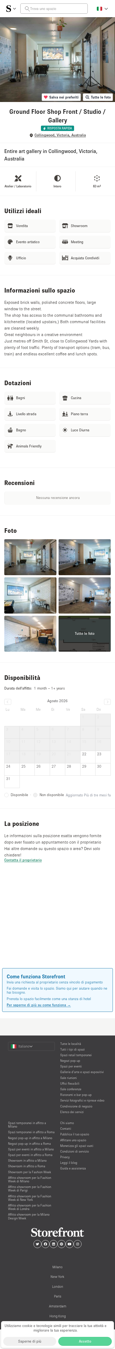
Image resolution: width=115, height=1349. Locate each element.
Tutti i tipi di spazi (72, 1049)
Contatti (65, 1128)
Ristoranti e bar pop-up (76, 1094)
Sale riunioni (68, 1078)
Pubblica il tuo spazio (74, 1134)
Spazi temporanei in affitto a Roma (31, 1132)
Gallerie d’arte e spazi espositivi (82, 1072)
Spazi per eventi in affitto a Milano (31, 1149)
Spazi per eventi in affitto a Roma (30, 1155)
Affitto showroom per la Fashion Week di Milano (29, 1179)
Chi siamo (67, 1123)
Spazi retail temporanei (76, 1055)
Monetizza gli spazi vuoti (76, 1145)
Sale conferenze (70, 1089)
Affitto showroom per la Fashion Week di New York (29, 1197)
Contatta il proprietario (23, 860)
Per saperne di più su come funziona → (39, 1005)
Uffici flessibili (69, 1083)
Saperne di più (29, 1341)
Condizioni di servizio (74, 1151)
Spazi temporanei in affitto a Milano (27, 1124)
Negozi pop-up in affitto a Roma (29, 1143)
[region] (57, 923)
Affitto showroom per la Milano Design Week (28, 1216)
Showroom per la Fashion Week (29, 1172)
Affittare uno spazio (73, 1140)
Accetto (85, 1341)
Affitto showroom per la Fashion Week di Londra (29, 1207)
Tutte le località (70, 1043)
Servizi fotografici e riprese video (82, 1100)
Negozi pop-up (70, 1060)
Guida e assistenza (73, 1168)
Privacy (65, 1157)
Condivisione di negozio (76, 1106)
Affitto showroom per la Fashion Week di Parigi (29, 1188)
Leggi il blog (68, 1162)
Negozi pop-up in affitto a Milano (30, 1138)
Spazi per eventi (71, 1066)
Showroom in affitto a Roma (26, 1166)
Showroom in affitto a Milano (27, 1160)
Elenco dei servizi (72, 1112)
